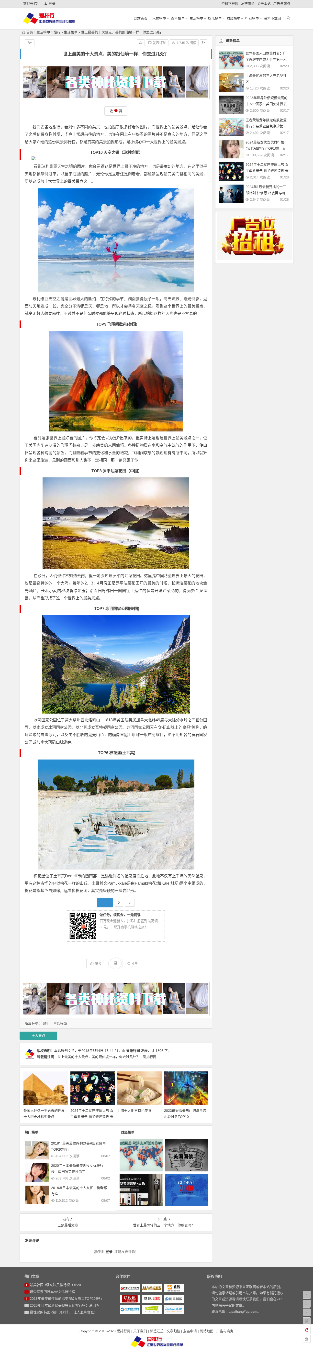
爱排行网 (133, 1051)
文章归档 (173, 1331)
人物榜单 (159, 18)
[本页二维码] (307, 1339)
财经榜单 (233, 18)
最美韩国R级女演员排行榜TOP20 (55, 1285)
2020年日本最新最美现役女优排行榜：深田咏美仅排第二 (73, 1305)
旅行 (57, 32)
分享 (134, 963)
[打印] (141, 42)
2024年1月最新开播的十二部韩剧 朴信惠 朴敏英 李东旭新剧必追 (266, 193)
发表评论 (159, 43)
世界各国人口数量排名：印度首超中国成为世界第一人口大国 (266, 59)
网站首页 (140, 18)
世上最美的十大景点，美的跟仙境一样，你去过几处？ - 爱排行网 (106, 1057)
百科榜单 (178, 18)
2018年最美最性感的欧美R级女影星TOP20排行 (66, 1298)
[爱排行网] (156, 1341)
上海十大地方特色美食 (134, 1111)
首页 (29, 32)
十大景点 (38, 1035)
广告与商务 (281, 4)
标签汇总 (157, 1331)
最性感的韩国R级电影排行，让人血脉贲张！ (63, 1312)
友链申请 (248, 4)
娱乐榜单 (215, 18)
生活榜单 (196, 18)
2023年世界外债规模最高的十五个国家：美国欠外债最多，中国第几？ (267, 104)
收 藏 (116, 111)
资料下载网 (229, 4)
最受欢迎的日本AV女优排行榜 (52, 1292)
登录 (52, 4)
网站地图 (206, 1331)
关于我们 (140, 1331)
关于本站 (264, 4)
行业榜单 (252, 18)
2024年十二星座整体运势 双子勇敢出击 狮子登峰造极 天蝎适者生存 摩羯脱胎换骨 (91, 1117)
